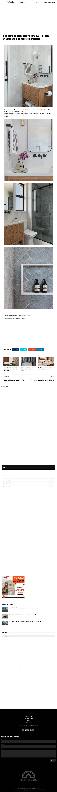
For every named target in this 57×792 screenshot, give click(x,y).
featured (19, 343)
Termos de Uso (28, 718)
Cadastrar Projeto (49, 2)
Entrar (38, 2)
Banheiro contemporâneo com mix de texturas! (45, 368)
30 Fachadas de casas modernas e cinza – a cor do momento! (25, 621)
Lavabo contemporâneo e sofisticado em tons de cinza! (28, 369)
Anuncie (28, 722)
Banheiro (8, 343)
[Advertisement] (28, 19)
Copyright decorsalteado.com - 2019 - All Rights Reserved (28, 788)
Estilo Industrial (14, 343)
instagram (29, 483)
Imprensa (29, 720)
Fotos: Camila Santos (24, 315)
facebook (29, 480)
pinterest (29, 486)
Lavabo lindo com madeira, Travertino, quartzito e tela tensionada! (10, 369)
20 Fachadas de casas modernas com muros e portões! (23, 607)
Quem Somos (28, 716)
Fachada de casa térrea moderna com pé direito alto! (23, 614)
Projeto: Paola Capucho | (11, 315)
